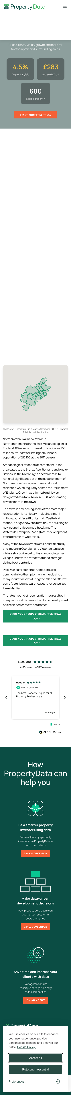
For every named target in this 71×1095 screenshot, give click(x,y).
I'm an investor (35, 853)
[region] (35, 697)
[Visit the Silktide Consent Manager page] (58, 1081)
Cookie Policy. (26, 1047)
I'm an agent (35, 1000)
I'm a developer (35, 926)
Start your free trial (35, 114)
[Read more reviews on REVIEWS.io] (50, 732)
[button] (6, 697)
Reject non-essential (35, 1069)
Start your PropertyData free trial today (35, 616)
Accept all (35, 1058)
